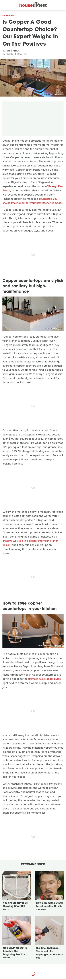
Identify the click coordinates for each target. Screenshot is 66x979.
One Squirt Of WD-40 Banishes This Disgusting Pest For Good (15, 953)
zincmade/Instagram (53, 328)
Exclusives (8, 15)
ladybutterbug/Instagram (54, 94)
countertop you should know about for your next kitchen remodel (32, 201)
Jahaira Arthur (12, 50)
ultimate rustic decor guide (44, 679)
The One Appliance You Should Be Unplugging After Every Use (49, 953)
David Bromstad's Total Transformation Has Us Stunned (49, 906)
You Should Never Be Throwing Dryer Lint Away (15, 906)
